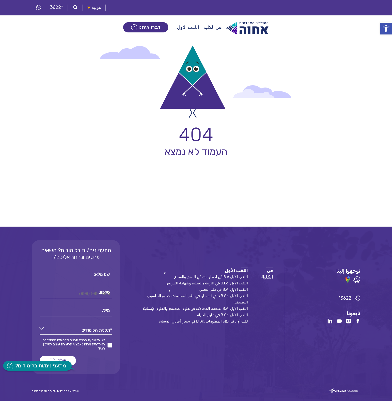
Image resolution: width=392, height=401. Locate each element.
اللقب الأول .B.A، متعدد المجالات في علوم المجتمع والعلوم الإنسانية (195, 308)
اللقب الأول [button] (188, 27)
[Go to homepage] (247, 28)
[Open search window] (75, 8)
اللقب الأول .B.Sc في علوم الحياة (222, 315)
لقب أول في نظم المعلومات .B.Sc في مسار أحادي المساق (203, 321)
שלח (61, 360)
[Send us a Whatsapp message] (38, 8)
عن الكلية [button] (212, 27)
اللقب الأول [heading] (236, 270)
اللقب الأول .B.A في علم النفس (223, 289)
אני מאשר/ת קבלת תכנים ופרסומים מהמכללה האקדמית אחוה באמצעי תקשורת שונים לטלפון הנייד (74, 344)
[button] (386, 28)
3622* (56, 7)
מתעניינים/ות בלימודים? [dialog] (40, 366)
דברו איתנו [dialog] (149, 27)
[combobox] (76, 330)
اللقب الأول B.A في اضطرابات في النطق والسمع (211, 277)
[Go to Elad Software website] (343, 391)
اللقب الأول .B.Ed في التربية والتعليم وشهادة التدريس (207, 283)
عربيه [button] (96, 7)
